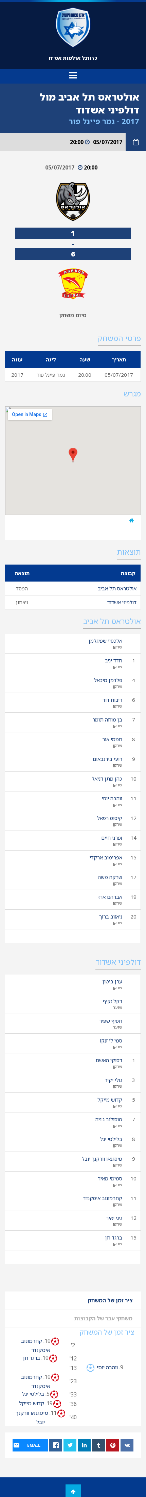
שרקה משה (110, 877)
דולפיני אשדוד (121, 602)
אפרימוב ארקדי (106, 857)
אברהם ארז (110, 896)
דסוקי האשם (109, 1060)
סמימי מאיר (110, 1178)
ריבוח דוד (112, 699)
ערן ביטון (112, 981)
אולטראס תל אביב (117, 588)
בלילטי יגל (111, 1139)
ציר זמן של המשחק (110, 1300)
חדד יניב (113, 660)
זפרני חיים (111, 837)
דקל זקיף (112, 1001)
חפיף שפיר (110, 1020)
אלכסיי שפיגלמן (105, 640)
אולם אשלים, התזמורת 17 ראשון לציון (82, 520)
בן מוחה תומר (107, 719)
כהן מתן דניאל (107, 778)
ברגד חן (113, 1237)
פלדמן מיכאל (108, 680)
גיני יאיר (114, 1217)
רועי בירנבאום (107, 758)
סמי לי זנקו (111, 1040)
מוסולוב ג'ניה (108, 1119)
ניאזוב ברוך (110, 916)
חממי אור (112, 739)
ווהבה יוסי (112, 798)
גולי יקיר (113, 1079)
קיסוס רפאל (109, 818)
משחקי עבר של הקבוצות (103, 1318)
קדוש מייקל (109, 1099)
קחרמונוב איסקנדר (102, 1198)
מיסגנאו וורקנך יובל (102, 1158)
